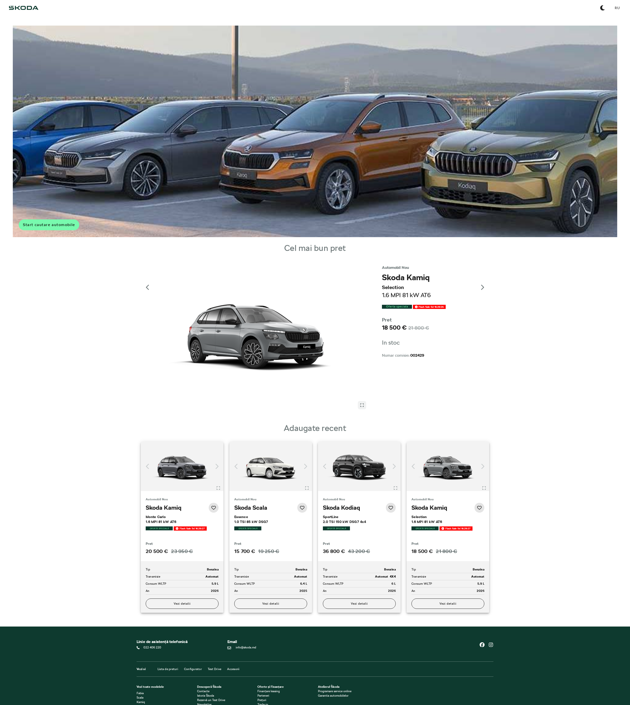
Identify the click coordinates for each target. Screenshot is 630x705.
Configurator (193, 630)
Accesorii (233, 630)
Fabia (140, 654)
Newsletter (204, 666)
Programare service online (334, 652)
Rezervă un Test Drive (211, 661)
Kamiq (141, 663)
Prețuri (261, 661)
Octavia (142, 668)
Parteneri (263, 657)
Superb (141, 676)
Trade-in (262, 666)
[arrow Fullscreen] (362, 276)
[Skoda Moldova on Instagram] (490, 606)
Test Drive (214, 630)
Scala (140, 659)
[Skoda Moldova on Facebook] (484, 606)
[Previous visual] (148, 279)
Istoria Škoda (205, 657)
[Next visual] (482, 279)
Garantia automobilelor (333, 657)
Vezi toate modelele (150, 648)
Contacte (203, 652)
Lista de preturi (168, 630)
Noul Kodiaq (145, 672)
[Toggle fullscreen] (218, 435)
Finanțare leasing (268, 652)
